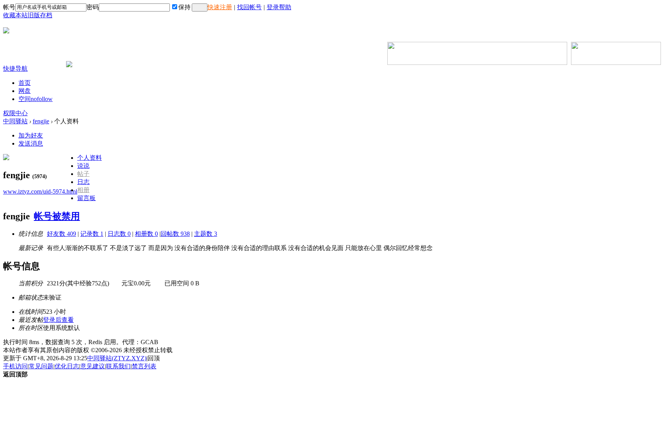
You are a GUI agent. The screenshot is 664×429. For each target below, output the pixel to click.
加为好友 (30, 135)
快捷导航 (15, 68)
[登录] (200, 7)
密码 (92, 7)
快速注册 (220, 7)
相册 (83, 190)
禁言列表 (144, 366)
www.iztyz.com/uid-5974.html (40, 191)
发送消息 (30, 143)
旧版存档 (40, 15)
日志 (83, 182)
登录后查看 (58, 319)
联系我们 (118, 366)
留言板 (86, 198)
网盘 (24, 91)
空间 (35, 99)
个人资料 (89, 157)
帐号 (9, 7)
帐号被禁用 (57, 216)
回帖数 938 (175, 233)
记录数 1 (91, 233)
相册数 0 (146, 233)
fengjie (41, 121)
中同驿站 (15, 121)
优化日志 (67, 366)
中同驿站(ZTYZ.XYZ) (116, 358)
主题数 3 (205, 233)
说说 (83, 165)
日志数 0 (119, 233)
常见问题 (41, 366)
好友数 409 (61, 233)
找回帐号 (249, 7)
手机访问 (15, 366)
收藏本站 (15, 15)
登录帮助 (279, 7)
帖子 (83, 174)
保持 (184, 7)
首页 (24, 83)
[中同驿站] (6, 30)
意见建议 (92, 366)
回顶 (154, 358)
